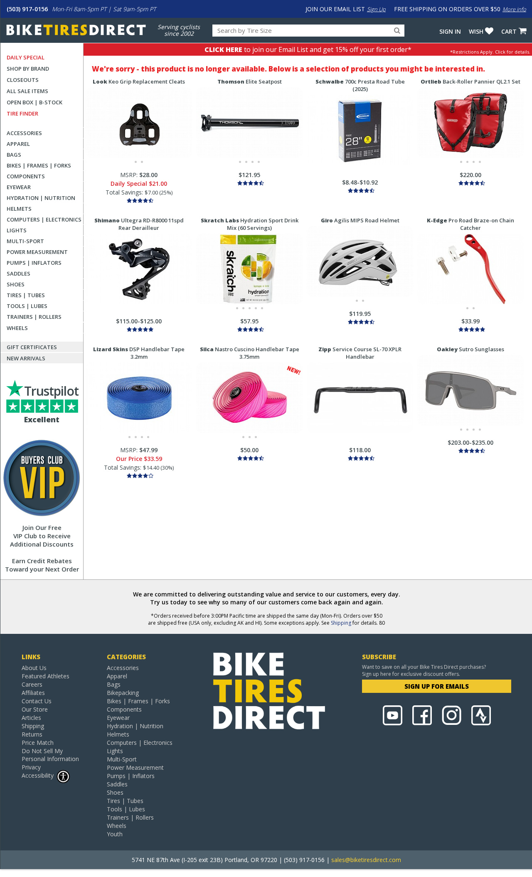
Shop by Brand (28, 68)
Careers (32, 684)
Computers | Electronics (44, 219)
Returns (32, 734)
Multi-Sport (25, 241)
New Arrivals (26, 358)
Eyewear (19, 187)
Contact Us (37, 701)
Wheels (17, 328)
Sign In (450, 31)
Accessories (24, 133)
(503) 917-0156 (27, 9)
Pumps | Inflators (34, 262)
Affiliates (33, 693)
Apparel (18, 144)
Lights (17, 230)
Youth (115, 834)
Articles (31, 718)
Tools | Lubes (27, 306)
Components (26, 176)
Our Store (35, 709)
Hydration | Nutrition (41, 198)
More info (514, 9)
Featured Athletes (45, 676)
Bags (14, 154)
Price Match (38, 742)
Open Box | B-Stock (34, 102)
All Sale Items (27, 91)
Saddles (18, 273)
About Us (34, 668)
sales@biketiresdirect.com (366, 860)
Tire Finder (22, 113)
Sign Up (376, 9)
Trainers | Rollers (34, 316)
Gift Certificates (32, 347)
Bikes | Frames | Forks (39, 165)
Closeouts (23, 80)
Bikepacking (123, 693)
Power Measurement (37, 252)
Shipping (341, 622)
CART (509, 31)
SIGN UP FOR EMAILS (436, 686)
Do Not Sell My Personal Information (50, 755)
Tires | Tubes (26, 295)
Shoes (16, 284)
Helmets (19, 208)
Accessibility (38, 775)
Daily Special (25, 57)
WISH (476, 31)
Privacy (31, 767)
